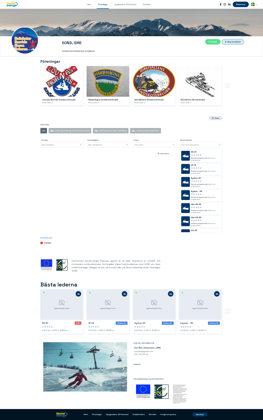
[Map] (108, 191)
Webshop (240, 4)
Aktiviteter (44, 125)
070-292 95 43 (141, 354)
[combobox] (254, 4)
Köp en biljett (234, 42)
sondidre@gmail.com (143, 351)
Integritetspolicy (168, 414)
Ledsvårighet (92, 140)
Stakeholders (139, 414)
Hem (89, 4)
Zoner (136, 140)
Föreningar (103, 4)
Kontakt (146, 4)
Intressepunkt (186, 140)
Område (44, 140)
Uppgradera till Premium (125, 4)
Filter (217, 118)
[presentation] (35, 84)
